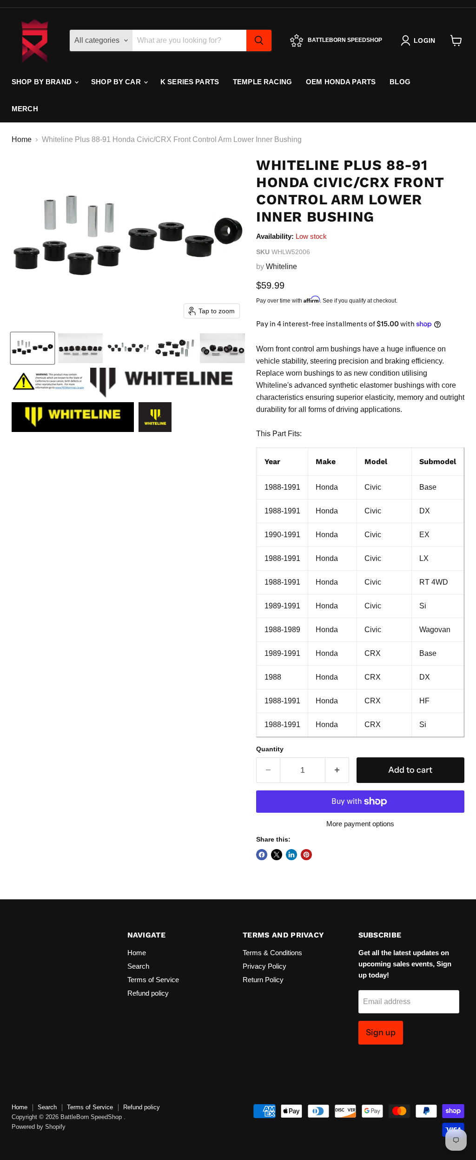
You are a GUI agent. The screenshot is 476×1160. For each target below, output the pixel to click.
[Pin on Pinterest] (306, 854)
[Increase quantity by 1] (337, 770)
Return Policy (263, 980)
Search (138, 966)
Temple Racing (262, 82)
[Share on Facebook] (261, 854)
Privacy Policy (264, 966)
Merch (25, 109)
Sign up (381, 1032)
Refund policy (148, 993)
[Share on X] (276, 854)
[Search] (258, 40)
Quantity (270, 749)
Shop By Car (117, 82)
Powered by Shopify (39, 1126)
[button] (32, 348)
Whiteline (281, 266)
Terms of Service (153, 980)
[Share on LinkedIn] (291, 854)
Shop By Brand (42, 82)
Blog (400, 82)
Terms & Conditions (272, 953)
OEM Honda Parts (341, 82)
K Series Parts (189, 82)
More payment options (360, 824)
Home (22, 139)
